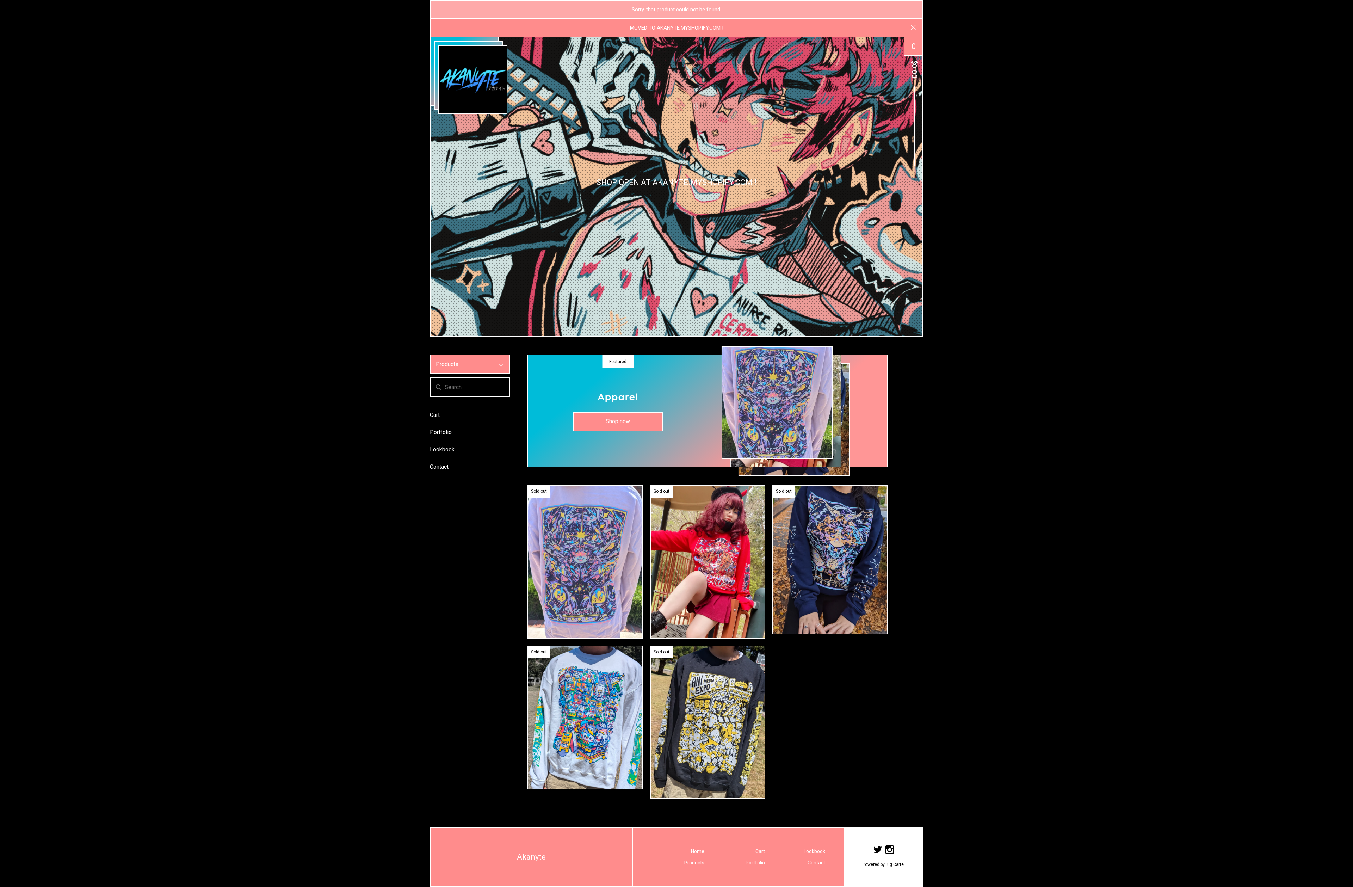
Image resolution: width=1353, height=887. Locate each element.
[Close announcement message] (913, 28)
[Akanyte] (472, 79)
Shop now (618, 421)
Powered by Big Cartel (884, 864)
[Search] (439, 387)
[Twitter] (877, 850)
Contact (439, 466)
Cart (435, 415)
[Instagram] (889, 850)
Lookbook (442, 449)
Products (447, 364)
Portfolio (441, 432)
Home (697, 851)
